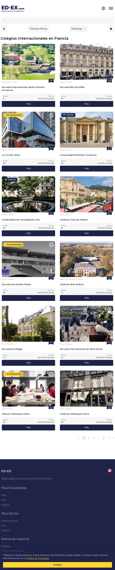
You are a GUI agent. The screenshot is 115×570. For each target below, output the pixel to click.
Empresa (6, 546)
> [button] (113, 438)
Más (28, 104)
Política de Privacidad (38, 558)
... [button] (98, 438)
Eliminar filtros (38, 28)
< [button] (79, 438)
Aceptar (57, 564)
